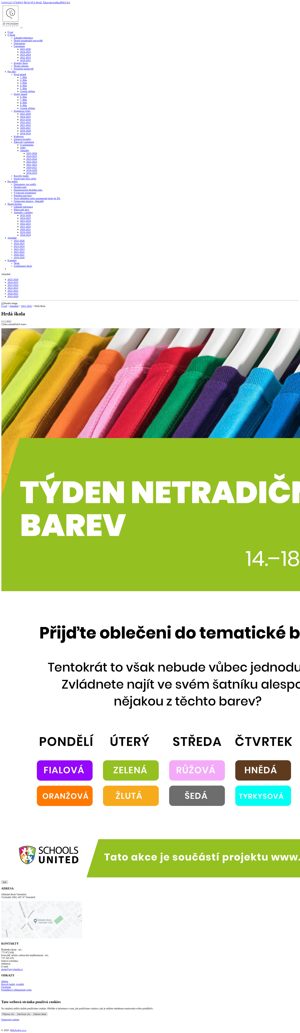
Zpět (4, 882)
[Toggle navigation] (21, 27)
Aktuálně (13, 306)
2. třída (23, 80)
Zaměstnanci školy (23, 266)
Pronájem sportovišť (24, 68)
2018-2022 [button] (25, 60)
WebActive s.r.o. (18, 1030)
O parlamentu (26, 145)
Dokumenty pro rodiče (25, 184)
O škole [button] (11, 35)
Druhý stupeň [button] (20, 94)
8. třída (23, 102)
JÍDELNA (65, 2)
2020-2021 (25, 128)
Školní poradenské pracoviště (28, 40)
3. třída (23, 83)
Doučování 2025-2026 (25, 178)
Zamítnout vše (23, 1014)
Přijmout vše (8, 1014)
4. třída (23, 85)
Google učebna (27, 91)
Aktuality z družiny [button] (23, 212)
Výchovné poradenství (25, 192)
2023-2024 (25, 54)
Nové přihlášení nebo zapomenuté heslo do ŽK (37, 198)
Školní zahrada (21, 66)
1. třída (23, 77)
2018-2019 (25, 133)
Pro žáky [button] (12, 71)
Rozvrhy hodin (21, 176)
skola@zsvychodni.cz (12, 969)
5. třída (23, 88)
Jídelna (4, 981)
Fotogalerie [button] (19, 46)
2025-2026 (25, 49)
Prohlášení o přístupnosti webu (16, 990)
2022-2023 (25, 57)
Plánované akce (21, 209)
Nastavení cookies (10, 1019)
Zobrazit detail (39, 1014)
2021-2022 (25, 125)
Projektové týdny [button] (22, 111)
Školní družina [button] (15, 204)
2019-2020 (25, 130)
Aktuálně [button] (12, 238)
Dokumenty (19, 43)
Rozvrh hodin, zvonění (12, 984)
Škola (16, 263)
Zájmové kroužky (22, 139)
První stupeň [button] (20, 74)
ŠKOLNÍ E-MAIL (33, 2)
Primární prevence (23, 195)
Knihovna (19, 136)
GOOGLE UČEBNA (12, 2)
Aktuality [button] (24, 150)
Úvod (10, 32)
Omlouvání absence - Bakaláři (29, 201)
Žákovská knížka (51, 2)
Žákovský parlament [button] (24, 142)
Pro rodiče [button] (13, 181)
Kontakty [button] (12, 260)
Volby (23, 147)
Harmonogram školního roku (28, 190)
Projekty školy (21, 63)
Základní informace (23, 37)
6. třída (23, 97)
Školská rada (20, 187)
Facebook (6, 987)
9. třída (23, 105)
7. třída (23, 99)
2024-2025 (25, 52)
